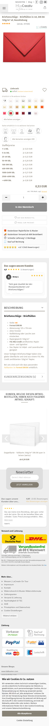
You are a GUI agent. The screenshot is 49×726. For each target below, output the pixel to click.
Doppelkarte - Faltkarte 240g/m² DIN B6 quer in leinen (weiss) (24, 454)
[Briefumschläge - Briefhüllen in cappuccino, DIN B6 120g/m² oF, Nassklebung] (17, 106)
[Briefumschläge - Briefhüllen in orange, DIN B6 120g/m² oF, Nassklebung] (42, 106)
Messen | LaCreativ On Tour (16, 581)
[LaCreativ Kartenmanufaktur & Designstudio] (24, 8)
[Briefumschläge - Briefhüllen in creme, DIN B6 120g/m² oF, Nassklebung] (10, 106)
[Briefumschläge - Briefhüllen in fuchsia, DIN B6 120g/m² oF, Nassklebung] (4, 113)
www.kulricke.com (9, 675)
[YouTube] (45, 2)
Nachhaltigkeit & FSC (13, 601)
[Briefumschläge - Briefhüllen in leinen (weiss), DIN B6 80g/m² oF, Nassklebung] (29, 100)
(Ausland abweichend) (25, 91)
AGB (6, 604)
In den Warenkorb (24, 207)
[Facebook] (36, 2)
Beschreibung (13, 307)
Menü (4, 8)
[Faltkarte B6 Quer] (13, 131)
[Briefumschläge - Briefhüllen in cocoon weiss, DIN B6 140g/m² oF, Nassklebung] (4, 100)
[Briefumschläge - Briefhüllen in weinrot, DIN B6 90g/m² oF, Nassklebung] (23, 113)
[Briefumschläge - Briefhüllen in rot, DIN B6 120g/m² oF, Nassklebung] (24, 46)
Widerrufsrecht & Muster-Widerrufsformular (22, 591)
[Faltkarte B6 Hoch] (5, 131)
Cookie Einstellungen (13, 610)
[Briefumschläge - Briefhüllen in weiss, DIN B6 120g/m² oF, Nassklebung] (10, 100)
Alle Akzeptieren (24, 713)
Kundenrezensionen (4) (20, 376)
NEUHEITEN (20, 2)
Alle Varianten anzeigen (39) (23, 139)
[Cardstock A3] (38, 131)
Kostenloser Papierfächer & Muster (23, 231)
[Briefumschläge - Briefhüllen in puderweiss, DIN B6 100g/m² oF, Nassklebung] (17, 100)
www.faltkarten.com (9, 671)
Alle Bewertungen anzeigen (37, 501)
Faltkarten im (16, 367)
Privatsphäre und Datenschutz (17, 607)
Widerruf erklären (9, 616)
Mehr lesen (8, 520)
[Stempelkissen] (30, 131)
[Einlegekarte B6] (21, 131)
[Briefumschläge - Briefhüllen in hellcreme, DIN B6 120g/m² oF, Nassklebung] (4, 106)
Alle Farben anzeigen (12, 119)
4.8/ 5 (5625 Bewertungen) (21, 247)
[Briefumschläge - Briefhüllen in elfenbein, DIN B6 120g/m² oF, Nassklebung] (35, 100)
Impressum (9, 584)
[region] (24, 284)
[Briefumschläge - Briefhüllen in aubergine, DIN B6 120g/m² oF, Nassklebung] (29, 113)
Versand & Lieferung (13, 597)
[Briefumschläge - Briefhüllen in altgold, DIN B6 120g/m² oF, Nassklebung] (35, 106)
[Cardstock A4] (5, 139)
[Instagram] (41, 2)
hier (45, 565)
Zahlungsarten (10, 594)
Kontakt (7, 588)
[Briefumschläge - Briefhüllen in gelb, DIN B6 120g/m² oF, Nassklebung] (23, 106)
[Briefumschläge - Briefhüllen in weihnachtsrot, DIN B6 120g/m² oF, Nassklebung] (17, 113)
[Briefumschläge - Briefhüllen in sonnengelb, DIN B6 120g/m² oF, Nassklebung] (29, 106)
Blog (30, 2)
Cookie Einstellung (25, 720)
